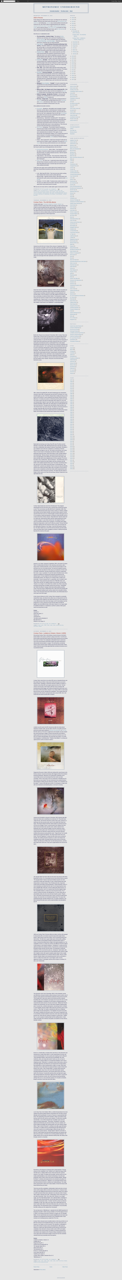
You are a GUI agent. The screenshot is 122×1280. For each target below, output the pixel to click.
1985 (48, 1260)
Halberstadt (72, 359)
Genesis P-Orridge (74, 200)
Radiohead (72, 275)
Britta (71, 159)
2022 (73, 25)
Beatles (62, 36)
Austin (71, 347)
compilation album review (41, 1262)
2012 (73, 69)
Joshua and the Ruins (75, 222)
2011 (73, 71)
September (75, 44)
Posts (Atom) (42, 1269)
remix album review (74, 113)
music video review (74, 108)
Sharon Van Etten (74, 278)
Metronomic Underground (61, 7)
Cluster (71, 169)
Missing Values (73, 132)
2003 (71, 429)
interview (72, 99)
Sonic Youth (73, 288)
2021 (73, 27)
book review (73, 88)
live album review (74, 103)
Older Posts (65, 1266)
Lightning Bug (73, 235)
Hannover (72, 361)
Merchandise (73, 240)
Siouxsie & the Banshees (55, 730)
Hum (57, 191)
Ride (71, 276)
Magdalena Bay (73, 239)
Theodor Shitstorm (74, 309)
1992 (71, 412)
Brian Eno (72, 155)
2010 (73, 73)
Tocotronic (59, 194)
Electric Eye (72, 189)
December (75, 31)
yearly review (73, 120)
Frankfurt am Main (74, 358)
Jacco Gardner (45, 83)
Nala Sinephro (73, 251)
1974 (71, 386)
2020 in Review (38, 17)
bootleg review (73, 89)
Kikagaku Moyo (73, 227)
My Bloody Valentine (74, 249)
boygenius (72, 319)
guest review (73, 96)
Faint (71, 194)
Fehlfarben (72, 198)
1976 (71, 388)
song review (73, 115)
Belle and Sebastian (74, 148)
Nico (71, 258)
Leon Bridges (64, 113)
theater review (73, 118)
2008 (73, 77)
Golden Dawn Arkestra (75, 203)
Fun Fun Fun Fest (74, 329)
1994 (71, 415)
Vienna (71, 373)
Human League (73, 211)
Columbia (72, 352)
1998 (71, 420)
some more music (52, 27)
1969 (71, 381)
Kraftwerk (72, 229)
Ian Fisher (39, 72)
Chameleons (73, 164)
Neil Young (39, 127)
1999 (71, 422)
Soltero (71, 128)
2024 (73, 21)
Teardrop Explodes (74, 307)
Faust (71, 196)
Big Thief (72, 150)
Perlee (71, 268)
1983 (42, 625)
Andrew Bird (73, 142)
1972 (71, 385)
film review (72, 94)
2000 (71, 424)
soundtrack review (74, 117)
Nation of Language (44, 194)
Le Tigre (72, 234)
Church (71, 167)
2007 (73, 79)
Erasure (72, 193)
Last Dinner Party (74, 232)
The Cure (64, 730)
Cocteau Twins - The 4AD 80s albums (45, 202)
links (71, 101)
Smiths (71, 287)
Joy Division (73, 223)
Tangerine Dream (74, 305)
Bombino (72, 152)
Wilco (71, 316)
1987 (71, 405)
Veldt (71, 310)
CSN (51, 136)
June (74, 47)
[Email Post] (58, 189)
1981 (71, 395)
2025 (73, 19)
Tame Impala (73, 304)
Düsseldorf (72, 356)
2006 (71, 434)
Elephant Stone (40, 51)
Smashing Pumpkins (74, 285)
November (75, 42)
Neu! (71, 256)
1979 (71, 391)
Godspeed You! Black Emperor (77, 201)
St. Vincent (72, 297)
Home (51, 1266)
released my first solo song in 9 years (42, 26)
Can (71, 162)
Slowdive (39, 100)
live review (72, 105)
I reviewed (52, 204)
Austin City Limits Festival (76, 326)
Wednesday (73, 314)
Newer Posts (36, 1266)
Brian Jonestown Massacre (76, 157)
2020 (39, 190)
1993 (71, 414)
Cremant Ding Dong (54, 190)
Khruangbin (39, 108)
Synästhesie (73, 339)
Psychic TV (72, 271)
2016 (73, 62)
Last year (48, 22)
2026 (73, 17)
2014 (73, 65)
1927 (71, 379)
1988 (51, 625)
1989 (71, 409)
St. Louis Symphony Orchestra (77, 295)
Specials (72, 293)
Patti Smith (72, 266)
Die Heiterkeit (73, 182)
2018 (73, 58)
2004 (71, 431)
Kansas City (73, 363)
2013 (73, 67)
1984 (45, 625)
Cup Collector (40, 44)
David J (72, 179)
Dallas (71, 354)
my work (72, 110)
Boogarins (72, 153)
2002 (71, 427)
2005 (57, 1260)
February (75, 51)
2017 (73, 60)
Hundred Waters (74, 213)
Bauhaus (72, 145)
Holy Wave (39, 59)
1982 (39, 625)
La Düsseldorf (73, 230)
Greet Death (73, 205)
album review (59, 625)
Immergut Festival (74, 331)
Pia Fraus (52, 194)
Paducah (72, 368)
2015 (73, 63)
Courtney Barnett (74, 172)
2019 (73, 56)
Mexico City (72, 364)
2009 (73, 75)
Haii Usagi (72, 206)
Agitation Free (73, 140)
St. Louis (72, 370)
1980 (71, 393)
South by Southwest (74, 336)
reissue (71, 111)
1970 (71, 383)
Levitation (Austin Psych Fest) (76, 332)
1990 (54, 625)
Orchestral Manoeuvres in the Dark (78, 261)
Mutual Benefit (73, 247)
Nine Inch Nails (73, 259)
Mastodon (72, 133)
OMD (45, 97)
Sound (71, 292)
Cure (71, 177)
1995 (71, 417)
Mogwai (72, 246)
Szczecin (72, 371)
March (74, 49)
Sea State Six (73, 130)
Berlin (71, 349)
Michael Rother (73, 242)
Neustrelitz (72, 366)
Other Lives (39, 160)
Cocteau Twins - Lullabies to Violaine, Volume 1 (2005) (50, 633)
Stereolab (63, 100)
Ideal (71, 217)
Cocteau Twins (38, 626)
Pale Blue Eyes (73, 264)
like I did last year (60, 29)
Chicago (72, 351)
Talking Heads (73, 302)
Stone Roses (73, 300)
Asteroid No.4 (45, 190)
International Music (74, 218)
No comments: (53, 189)
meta (71, 106)
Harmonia (72, 208)
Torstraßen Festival (74, 341)
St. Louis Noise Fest (74, 337)
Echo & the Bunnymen (75, 186)
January (75, 53)
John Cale (72, 220)
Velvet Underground (74, 312)
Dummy (72, 184)
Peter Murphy (73, 270)
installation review (74, 98)
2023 (73, 23)
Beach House (73, 147)
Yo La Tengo (73, 317)
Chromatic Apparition (75, 126)
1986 (48, 625)
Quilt (71, 273)
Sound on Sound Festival (75, 334)
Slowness (72, 283)
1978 (71, 390)
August (74, 45)
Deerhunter (72, 181)
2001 (71, 426)
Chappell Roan (73, 165)
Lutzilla (71, 237)
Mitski (71, 244)
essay (71, 93)
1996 (71, 419)
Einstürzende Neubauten (42, 149)
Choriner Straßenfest (75, 327)
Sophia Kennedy (74, 290)
